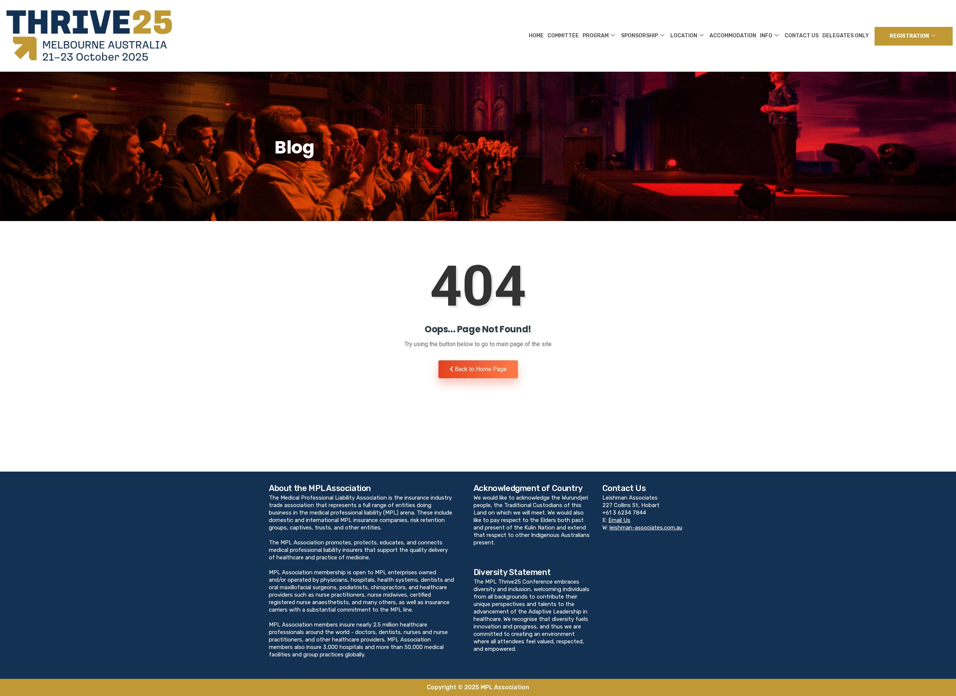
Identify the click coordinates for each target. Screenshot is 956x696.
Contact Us (802, 35)
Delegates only (845, 35)
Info (766, 35)
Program (596, 35)
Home (536, 35)
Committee (563, 35)
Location (683, 35)
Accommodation (733, 35)
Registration (909, 36)
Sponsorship (639, 35)
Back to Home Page (480, 369)
